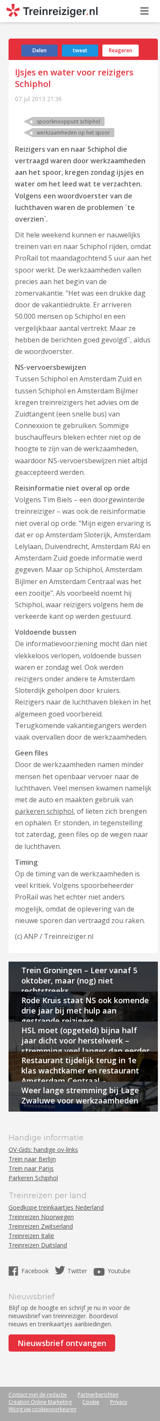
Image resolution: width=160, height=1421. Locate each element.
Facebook (35, 1271)
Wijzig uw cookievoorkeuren (42, 1409)
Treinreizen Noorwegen (41, 1217)
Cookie (90, 1402)
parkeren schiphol (44, 811)
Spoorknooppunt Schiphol (68, 121)
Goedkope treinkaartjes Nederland (56, 1207)
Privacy (118, 1402)
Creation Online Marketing (40, 1402)
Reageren (120, 50)
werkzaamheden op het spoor (73, 132)
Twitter (77, 1271)
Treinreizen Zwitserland (41, 1226)
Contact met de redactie (38, 1394)
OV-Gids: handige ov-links (43, 1149)
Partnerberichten (98, 1394)
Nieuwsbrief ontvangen (61, 1343)
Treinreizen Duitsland (38, 1245)
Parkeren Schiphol (33, 1178)
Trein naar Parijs (31, 1168)
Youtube (119, 1271)
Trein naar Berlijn (32, 1159)
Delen (39, 50)
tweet (80, 50)
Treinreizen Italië (31, 1236)
